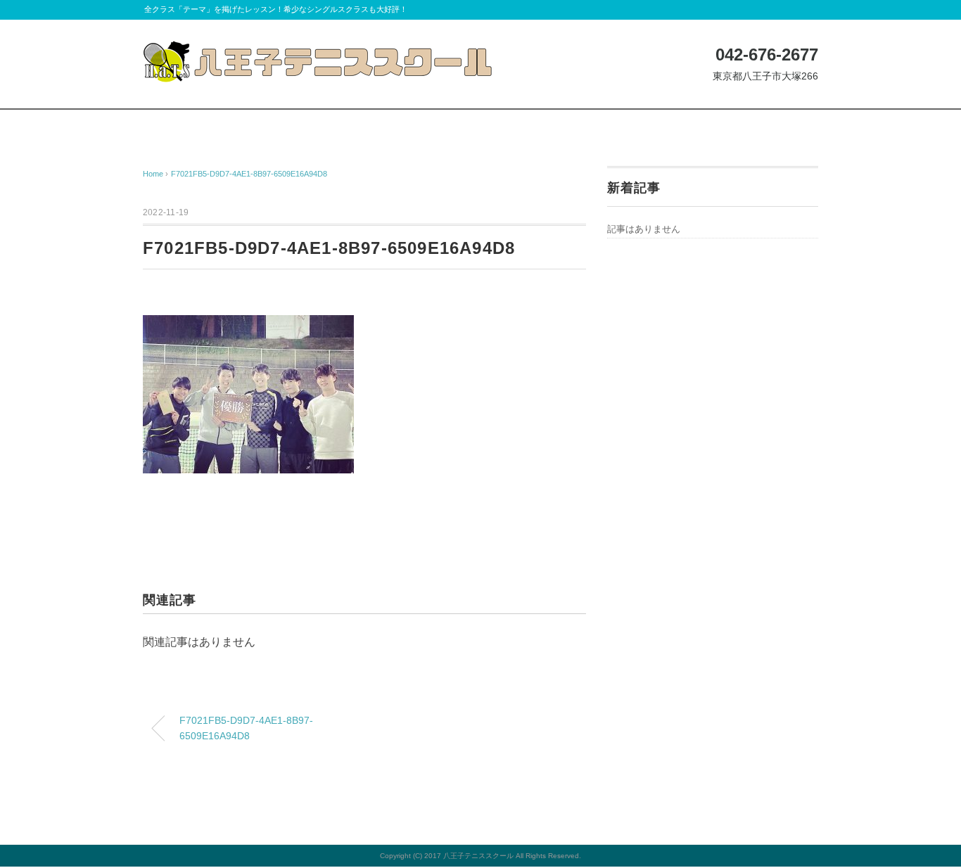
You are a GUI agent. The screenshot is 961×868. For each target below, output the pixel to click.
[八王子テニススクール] (319, 51)
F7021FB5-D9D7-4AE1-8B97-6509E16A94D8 (249, 174)
